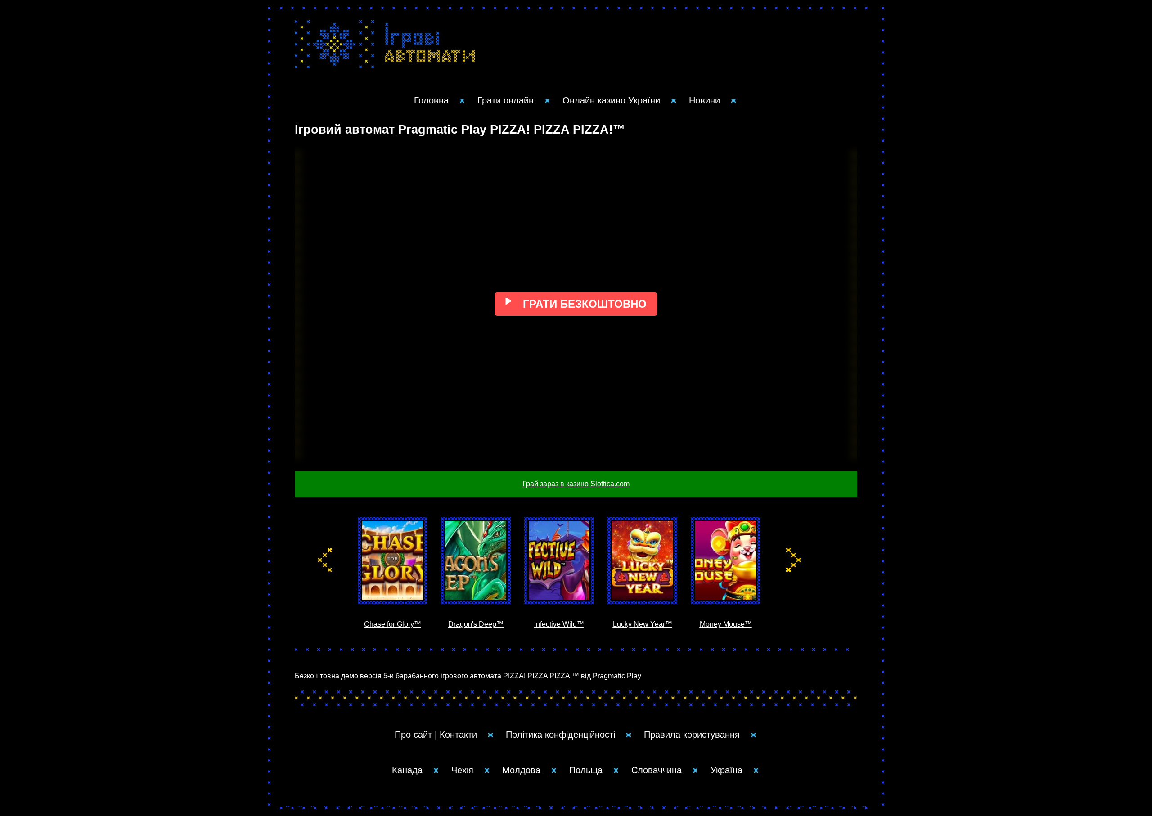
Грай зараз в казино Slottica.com (576, 484)
